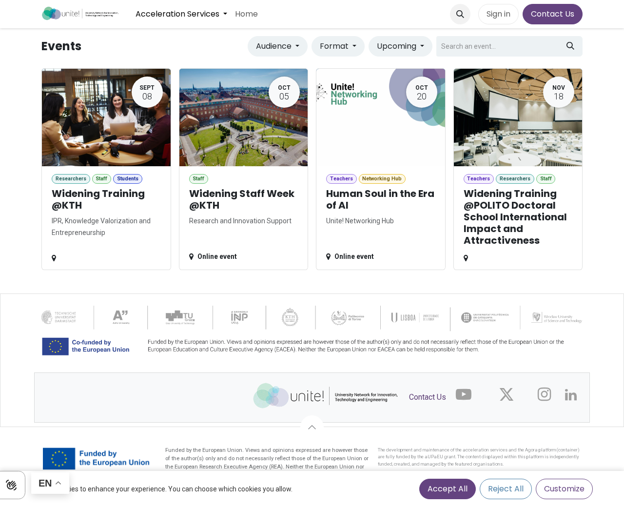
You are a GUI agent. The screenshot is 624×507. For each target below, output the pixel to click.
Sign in (498, 14)
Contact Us (552, 14)
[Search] (570, 46)
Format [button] (335, 46)
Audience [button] (274, 46)
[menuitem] (181, 14)
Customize (564, 488)
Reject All (506, 488)
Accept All (448, 488)
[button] (460, 14)
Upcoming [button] (397, 46)
